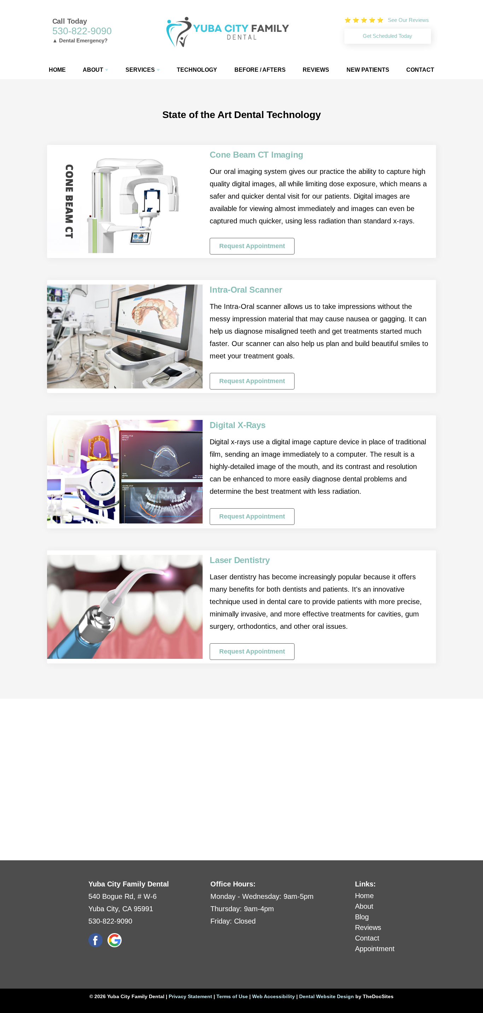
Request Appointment (252, 246)
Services (140, 70)
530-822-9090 (82, 31)
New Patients (368, 70)
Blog (362, 917)
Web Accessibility (273, 996)
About (93, 70)
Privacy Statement (190, 996)
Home (57, 70)
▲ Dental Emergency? (79, 40)
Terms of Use (232, 996)
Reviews (316, 70)
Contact (420, 70)
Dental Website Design (326, 996)
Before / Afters (260, 70)
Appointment (375, 949)
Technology (197, 70)
